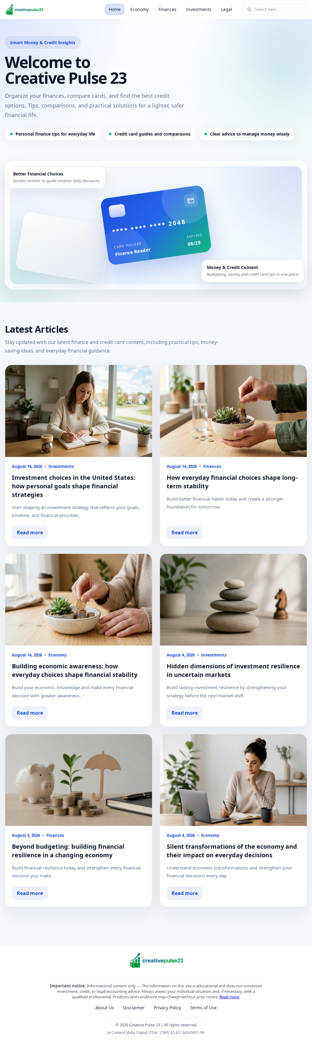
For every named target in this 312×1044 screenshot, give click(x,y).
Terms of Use (203, 1007)
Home (115, 9)
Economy (139, 9)
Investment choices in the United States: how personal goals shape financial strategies (73, 486)
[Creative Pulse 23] (24, 9)
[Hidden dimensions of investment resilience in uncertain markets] (233, 600)
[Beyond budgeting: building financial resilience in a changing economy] (78, 780)
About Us (104, 1007)
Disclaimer (134, 1007)
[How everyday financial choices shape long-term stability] (233, 411)
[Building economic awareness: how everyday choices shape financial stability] (78, 600)
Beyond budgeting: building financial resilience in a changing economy (68, 850)
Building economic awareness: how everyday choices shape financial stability (74, 670)
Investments (198, 9)
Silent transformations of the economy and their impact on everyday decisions (232, 850)
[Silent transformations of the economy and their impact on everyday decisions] (233, 780)
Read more (30, 532)
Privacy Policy (167, 1007)
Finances (167, 9)
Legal (226, 9)
